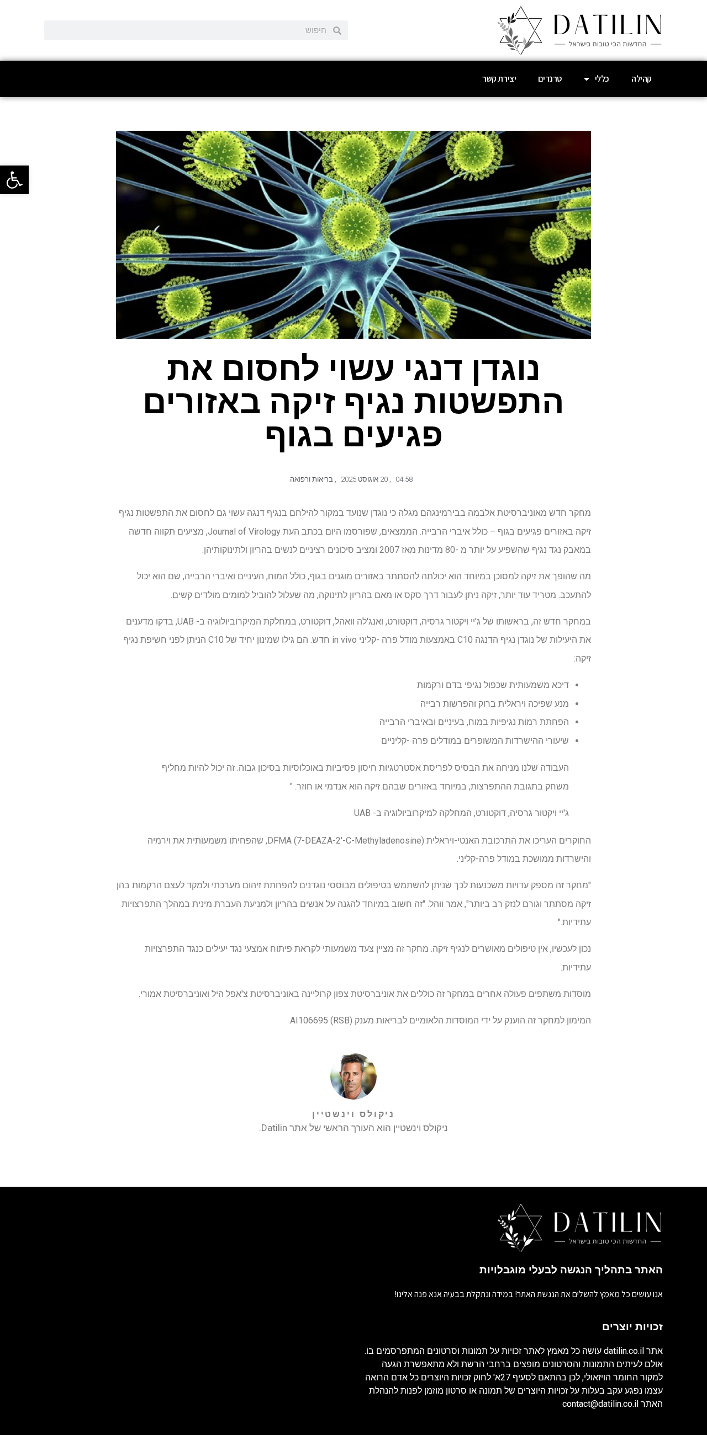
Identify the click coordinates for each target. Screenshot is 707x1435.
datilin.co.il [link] (624, 1351)
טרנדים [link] (550, 78)
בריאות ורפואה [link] (311, 479)
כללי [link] (602, 78)
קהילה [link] (641, 78)
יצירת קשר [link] (499, 78)
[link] (14, 180)
